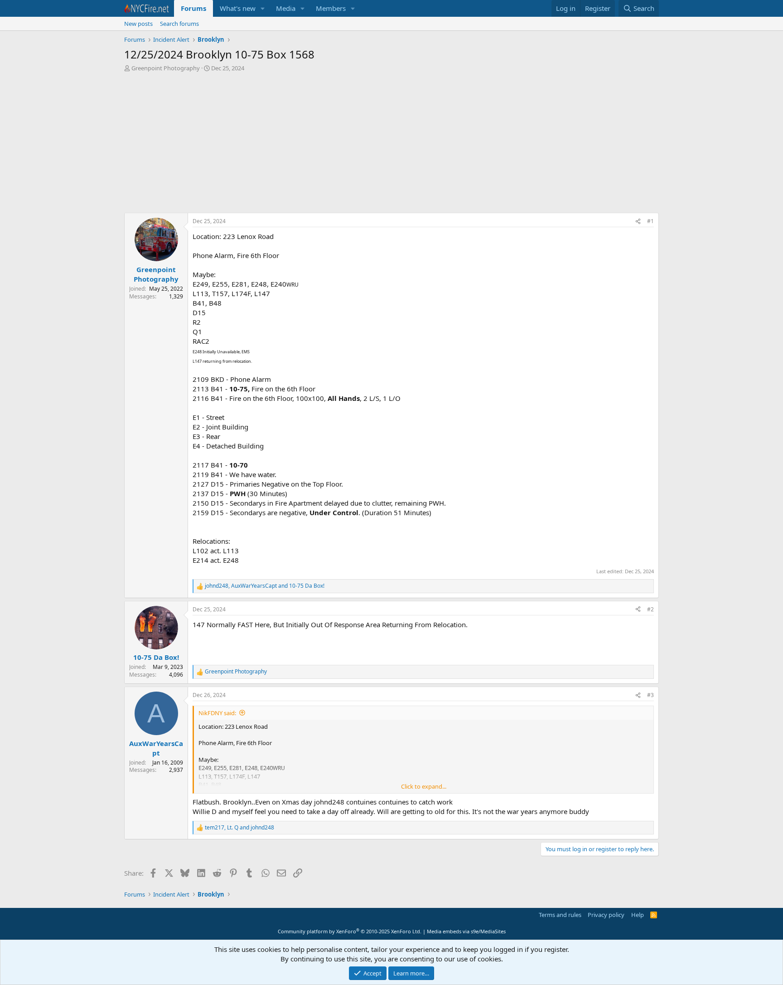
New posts (138, 24)
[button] (262, 8)
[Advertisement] (391, 144)
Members (331, 8)
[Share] (638, 221)
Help (637, 915)
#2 (650, 609)
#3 (650, 695)
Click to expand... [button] (423, 786)
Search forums (179, 24)
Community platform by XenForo (349, 931)
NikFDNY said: (217, 713)
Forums (193, 8)
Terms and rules (560, 915)
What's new (238, 8)
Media (285, 8)
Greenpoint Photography (165, 68)
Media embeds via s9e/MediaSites (466, 931)
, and (264, 586)
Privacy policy (606, 915)
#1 (650, 221)
